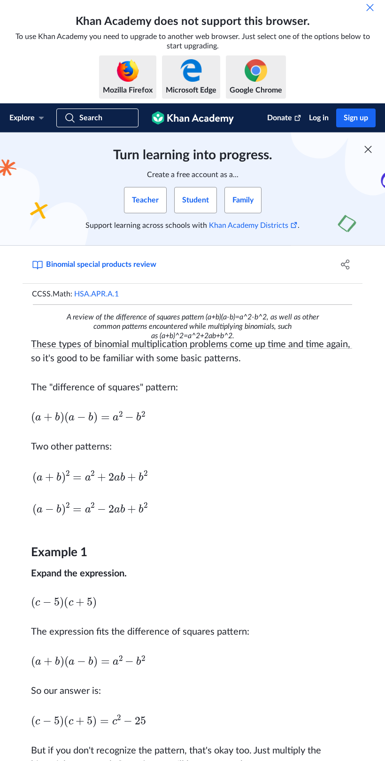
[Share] (345, 264)
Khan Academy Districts (248, 225)
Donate (279, 118)
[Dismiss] (369, 7)
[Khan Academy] (193, 118)
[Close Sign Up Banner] (368, 149)
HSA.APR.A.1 (96, 294)
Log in (319, 118)
